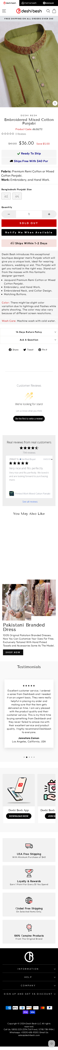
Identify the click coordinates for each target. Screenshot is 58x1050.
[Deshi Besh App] (19, 790)
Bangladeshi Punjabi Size (16, 189)
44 (17, 196)
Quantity (6, 207)
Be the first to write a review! (29, 418)
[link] (30, 493)
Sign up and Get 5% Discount (28, 994)
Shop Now (13, 652)
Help (28, 977)
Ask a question (29, 339)
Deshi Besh (29, 115)
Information (28, 969)
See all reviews (30, 501)
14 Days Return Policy (29, 332)
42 (6, 196)
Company (28, 985)
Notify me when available (29, 232)
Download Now (18, 816)
